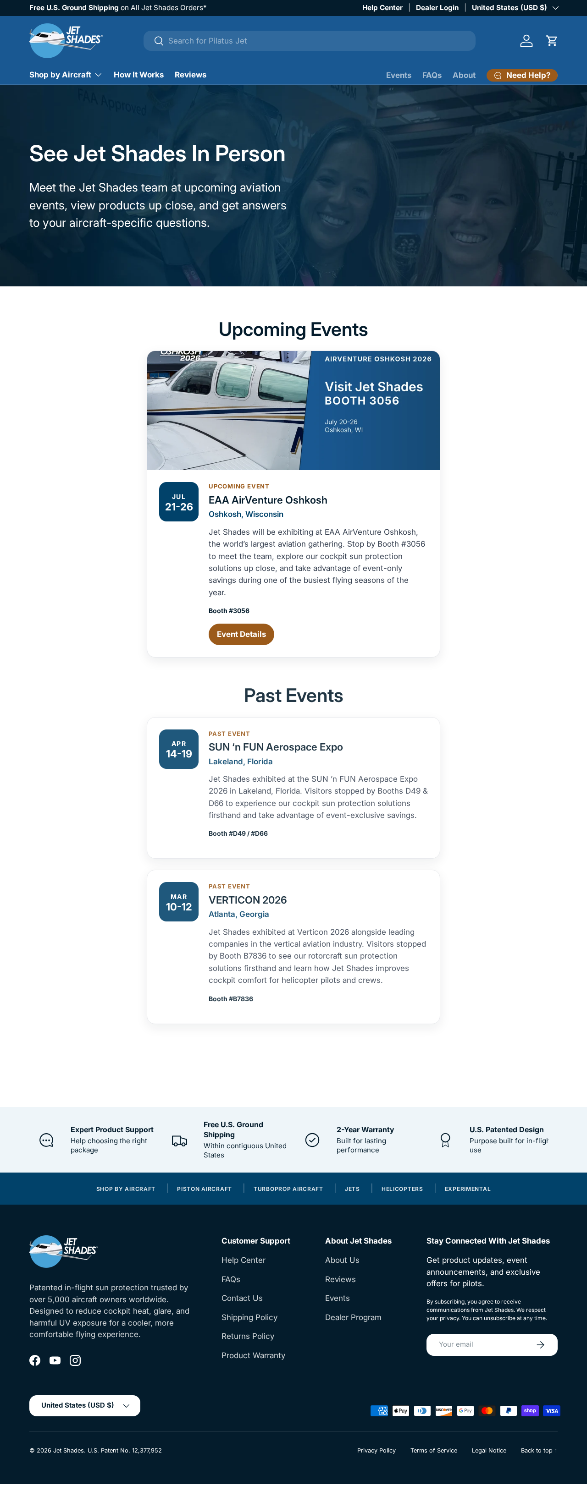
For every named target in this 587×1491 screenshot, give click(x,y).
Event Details (241, 634)
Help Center (382, 7)
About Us (342, 1260)
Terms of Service (433, 1450)
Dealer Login (437, 7)
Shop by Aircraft (60, 74)
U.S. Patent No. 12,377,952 (125, 1450)
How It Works (139, 74)
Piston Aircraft (204, 1189)
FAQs (432, 75)
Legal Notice (489, 1450)
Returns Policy (248, 1336)
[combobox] (310, 41)
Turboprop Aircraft (288, 1189)
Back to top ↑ (539, 1450)
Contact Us (242, 1298)
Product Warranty (253, 1355)
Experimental (468, 1189)
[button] (552, 41)
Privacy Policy (376, 1450)
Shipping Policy (249, 1317)
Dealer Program (353, 1317)
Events (398, 75)
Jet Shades (68, 1450)
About (464, 75)
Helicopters (402, 1189)
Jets (352, 1189)
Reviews (190, 74)
